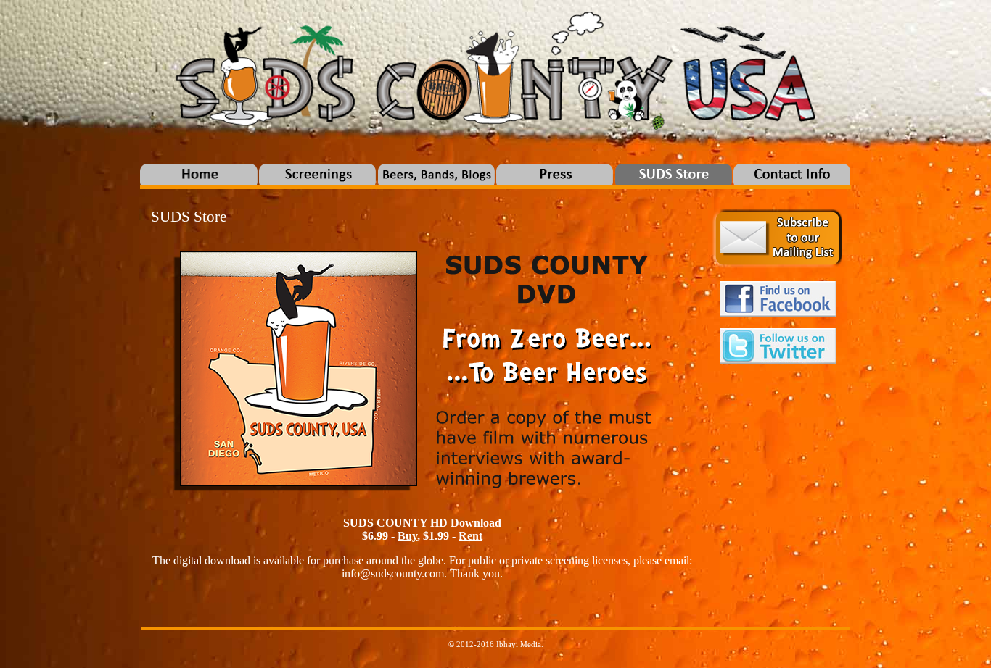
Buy (407, 536)
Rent (470, 536)
